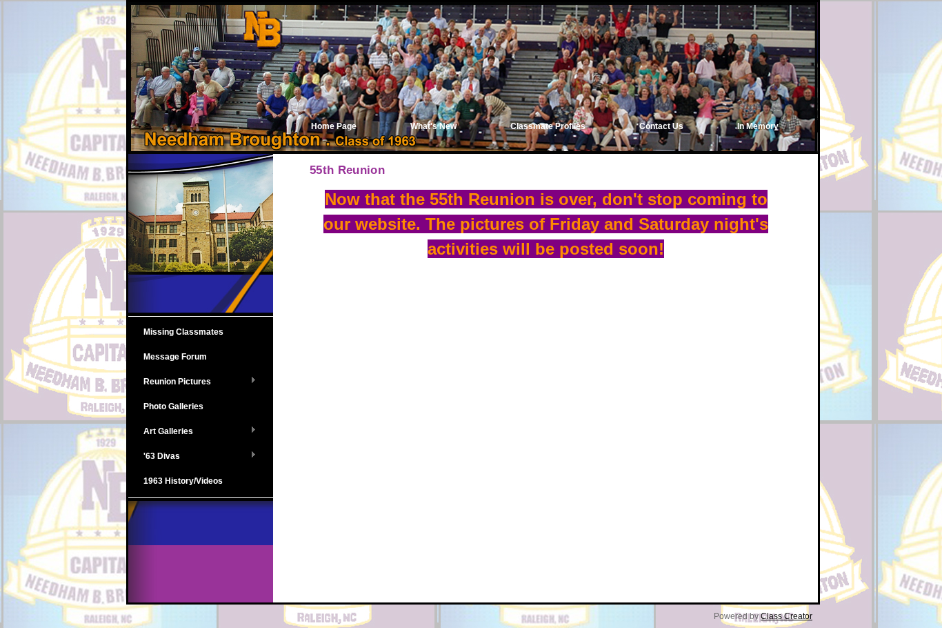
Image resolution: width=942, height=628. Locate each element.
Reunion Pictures (169, 382)
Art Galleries (160, 432)
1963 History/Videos (183, 481)
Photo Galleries (173, 406)
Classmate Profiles (547, 126)
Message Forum (175, 357)
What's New (433, 126)
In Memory (758, 126)
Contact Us (661, 126)
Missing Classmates (183, 332)
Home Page (334, 126)
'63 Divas (154, 456)
